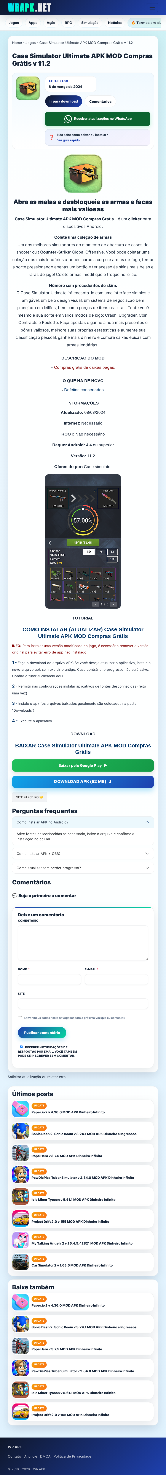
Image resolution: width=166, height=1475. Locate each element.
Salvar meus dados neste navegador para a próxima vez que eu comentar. (74, 1017)
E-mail (92, 969)
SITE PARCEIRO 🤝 (29, 797)
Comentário (28, 920)
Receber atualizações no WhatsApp (103, 119)
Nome (24, 969)
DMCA (45, 1456)
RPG (68, 22)
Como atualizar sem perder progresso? (49, 868)
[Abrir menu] (152, 7)
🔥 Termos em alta (147, 22)
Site (21, 993)
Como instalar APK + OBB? (39, 853)
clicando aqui (52, 676)
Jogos (14, 22)
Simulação (90, 22)
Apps (33, 22)
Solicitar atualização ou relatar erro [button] (37, 1077)
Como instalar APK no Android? (42, 822)
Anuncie (30, 1456)
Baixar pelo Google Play (80, 765)
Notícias (115, 22)
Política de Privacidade (72, 1456)
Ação (51, 22)
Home (17, 42)
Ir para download (63, 101)
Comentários (100, 101)
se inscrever (38, 1055)
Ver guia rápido (68, 140)
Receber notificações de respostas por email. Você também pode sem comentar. (47, 1051)
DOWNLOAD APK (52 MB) (80, 781)
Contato (14, 1456)
